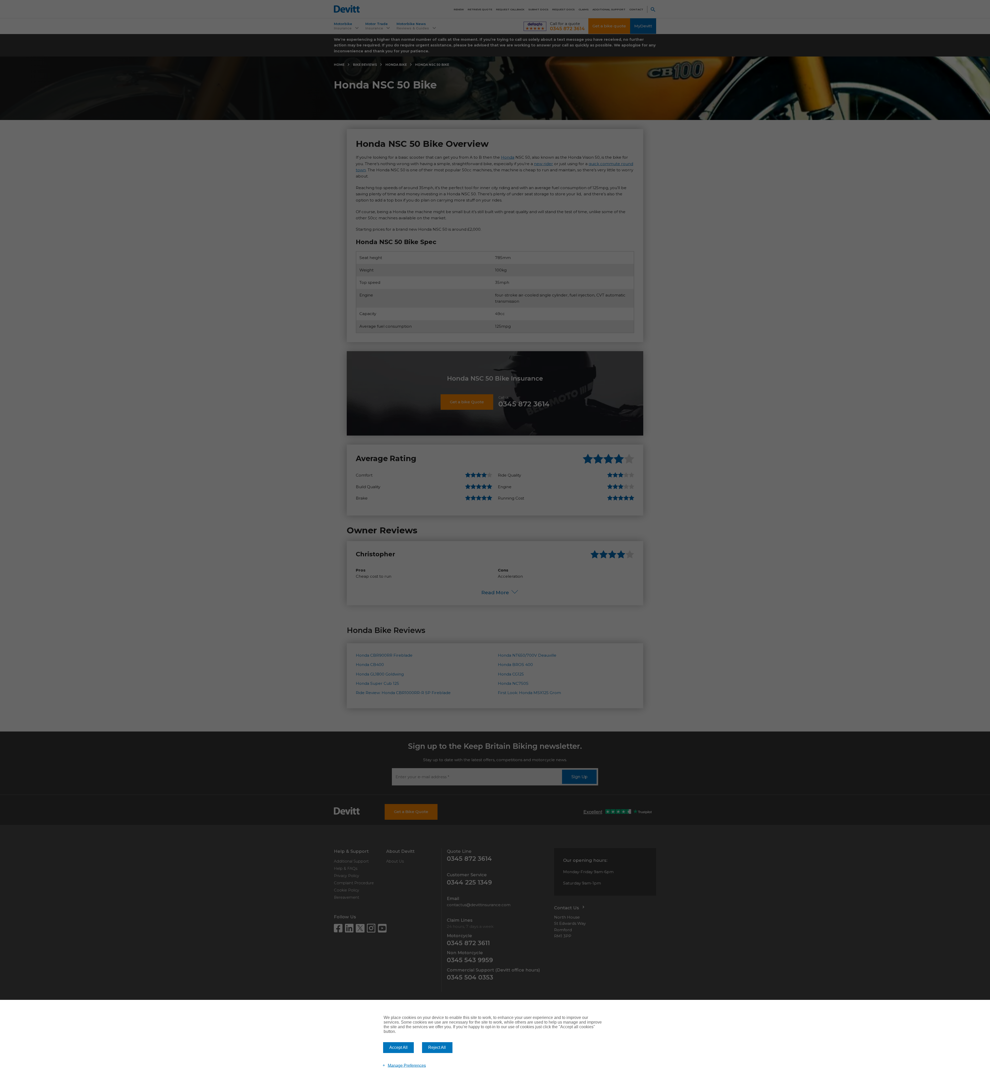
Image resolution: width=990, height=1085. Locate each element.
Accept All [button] (398, 1047)
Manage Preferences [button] (407, 1065)
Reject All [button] (437, 1047)
